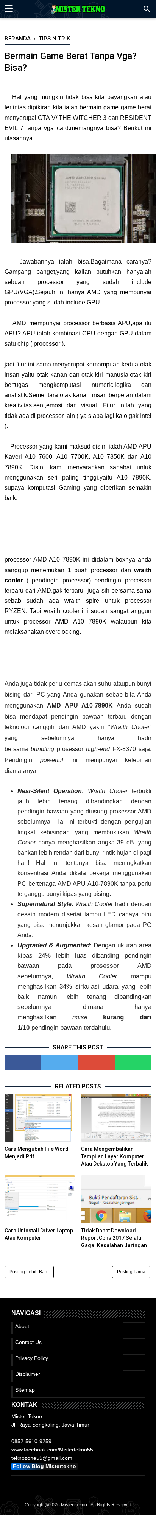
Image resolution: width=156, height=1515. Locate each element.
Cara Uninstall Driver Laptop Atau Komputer (39, 1234)
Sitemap (25, 1390)
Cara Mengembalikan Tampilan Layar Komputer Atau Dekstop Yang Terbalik (114, 1156)
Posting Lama (131, 1271)
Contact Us (28, 1342)
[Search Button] (146, 11)
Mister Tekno (74, 1504)
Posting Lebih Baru (29, 1271)
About (22, 1326)
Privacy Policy (31, 1358)
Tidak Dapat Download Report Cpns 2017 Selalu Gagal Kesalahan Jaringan (114, 1238)
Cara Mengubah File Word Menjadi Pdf (37, 1153)
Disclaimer (27, 1374)
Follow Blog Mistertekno (44, 1466)
